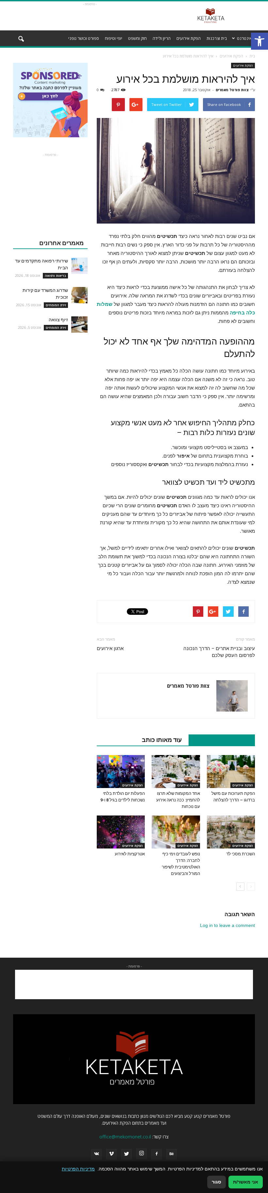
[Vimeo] (111, 1154)
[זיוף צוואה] (79, 324)
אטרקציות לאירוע (130, 853)
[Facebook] (156, 1154)
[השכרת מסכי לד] (231, 832)
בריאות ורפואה (55, 275)
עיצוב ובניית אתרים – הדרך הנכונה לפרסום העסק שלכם (219, 652)
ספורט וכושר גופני (83, 38)
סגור (216, 1182)
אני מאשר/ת (245, 1182)
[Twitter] (126, 1154)
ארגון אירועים (110, 648)
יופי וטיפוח (113, 38)
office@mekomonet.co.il (125, 1137)
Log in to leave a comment (227, 925)
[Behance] (171, 1154)
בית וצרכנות (217, 38)
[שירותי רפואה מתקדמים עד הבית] (79, 266)
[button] (259, 41)
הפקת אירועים (188, 38)
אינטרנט (244, 38)
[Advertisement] (89, 16)
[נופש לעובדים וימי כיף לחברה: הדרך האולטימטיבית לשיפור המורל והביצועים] (176, 832)
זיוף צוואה (58, 319)
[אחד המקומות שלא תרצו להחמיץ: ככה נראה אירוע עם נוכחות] (176, 771)
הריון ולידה (162, 38)
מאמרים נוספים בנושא (218, 739)
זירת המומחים (56, 305)
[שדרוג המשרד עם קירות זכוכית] (79, 295)
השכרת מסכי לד (240, 853)
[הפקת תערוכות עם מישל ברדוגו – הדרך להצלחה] (231, 771)
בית (252, 56)
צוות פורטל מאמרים (232, 89)
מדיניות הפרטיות (78, 1168)
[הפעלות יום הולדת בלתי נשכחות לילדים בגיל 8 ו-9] (121, 771)
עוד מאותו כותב (162, 739)
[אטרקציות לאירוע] (121, 832)
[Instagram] (141, 1154)
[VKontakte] (96, 1154)
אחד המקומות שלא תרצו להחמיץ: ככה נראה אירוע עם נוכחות (178, 800)
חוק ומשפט (137, 38)
